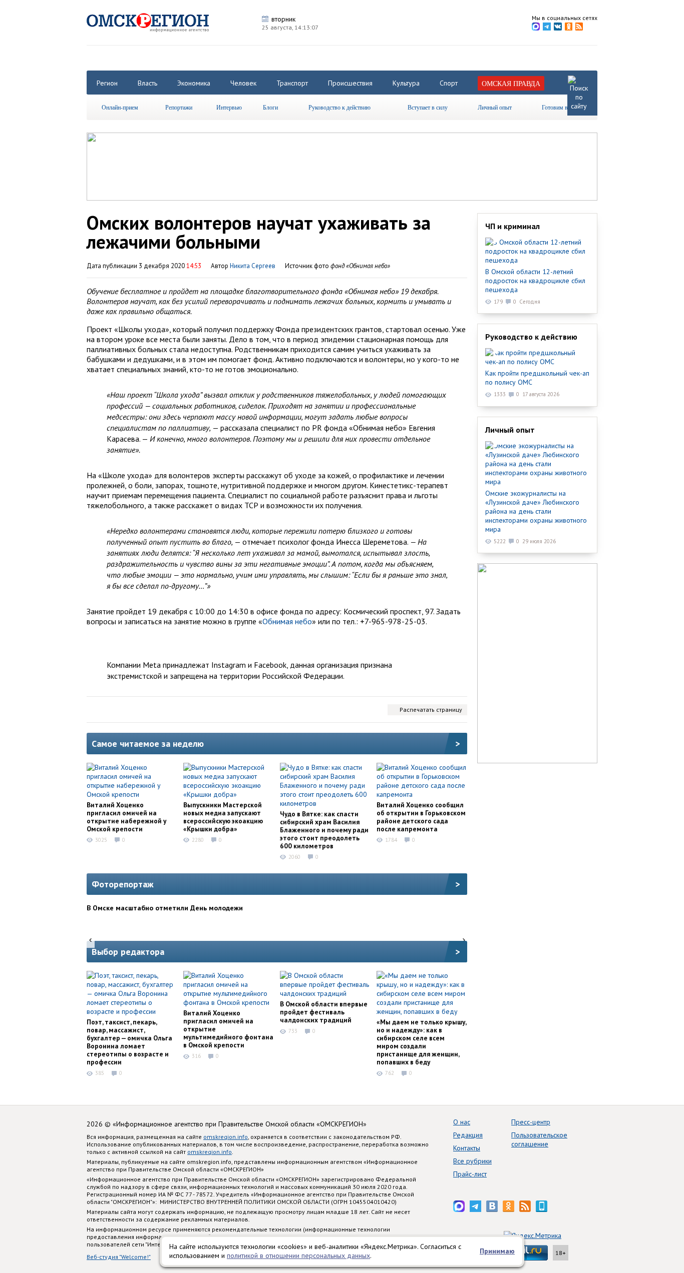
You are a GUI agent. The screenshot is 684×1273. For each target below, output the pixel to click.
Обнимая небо (287, 621)
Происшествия (350, 83)
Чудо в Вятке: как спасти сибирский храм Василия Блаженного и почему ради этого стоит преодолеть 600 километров (324, 829)
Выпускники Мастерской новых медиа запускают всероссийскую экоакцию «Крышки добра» (223, 816)
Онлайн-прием (120, 107)
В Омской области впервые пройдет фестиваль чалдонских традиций (324, 1011)
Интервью (229, 107)
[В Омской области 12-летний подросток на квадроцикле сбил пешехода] (537, 251)
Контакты (466, 1147)
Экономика (193, 83)
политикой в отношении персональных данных (298, 1255)
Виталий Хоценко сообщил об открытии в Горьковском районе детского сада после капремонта (421, 816)
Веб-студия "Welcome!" (119, 1256)
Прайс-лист (470, 1173)
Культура (406, 83)
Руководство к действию (339, 107)
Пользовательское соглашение (539, 1139)
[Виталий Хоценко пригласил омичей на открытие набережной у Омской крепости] (132, 781)
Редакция (468, 1134)
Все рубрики (472, 1160)
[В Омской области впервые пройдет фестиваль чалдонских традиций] (325, 984)
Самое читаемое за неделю (148, 743)
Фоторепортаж (123, 884)
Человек (243, 83)
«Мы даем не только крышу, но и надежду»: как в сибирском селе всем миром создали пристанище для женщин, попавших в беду (421, 1041)
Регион (107, 83)
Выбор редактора (128, 951)
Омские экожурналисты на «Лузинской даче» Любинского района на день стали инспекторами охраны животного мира (536, 511)
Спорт (449, 83)
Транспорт (292, 83)
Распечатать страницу (431, 709)
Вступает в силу (428, 107)
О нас (461, 1121)
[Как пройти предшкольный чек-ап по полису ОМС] (537, 357)
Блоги (270, 107)
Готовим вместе (562, 107)
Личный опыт (495, 107)
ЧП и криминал (512, 226)
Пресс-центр (530, 1121)
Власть (147, 83)
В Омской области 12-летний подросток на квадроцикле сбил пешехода (535, 280)
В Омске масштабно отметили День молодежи (165, 907)
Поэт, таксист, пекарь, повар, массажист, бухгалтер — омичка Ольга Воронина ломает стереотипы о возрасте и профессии (129, 1041)
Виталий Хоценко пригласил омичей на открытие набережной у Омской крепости (126, 816)
